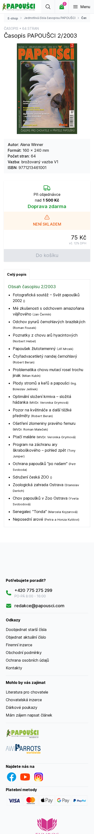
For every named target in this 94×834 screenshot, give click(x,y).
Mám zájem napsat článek (29, 715)
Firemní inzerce (19, 644)
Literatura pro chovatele (27, 692)
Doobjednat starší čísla (26, 629)
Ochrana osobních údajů (27, 660)
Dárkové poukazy (21, 707)
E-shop (13, 18)
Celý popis (17, 274)
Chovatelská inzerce (24, 699)
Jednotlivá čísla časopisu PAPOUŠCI (49, 18)
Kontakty (14, 667)
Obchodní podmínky (24, 652)
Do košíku (47, 255)
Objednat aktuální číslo (26, 637)
